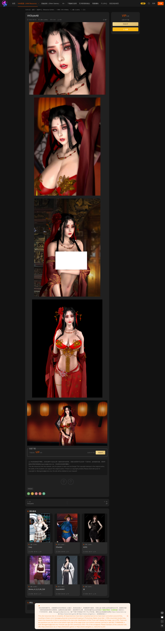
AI (63, 3)
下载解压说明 (72, 3)
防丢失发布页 (114, 3)
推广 (106, 19)
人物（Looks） (44, 19)
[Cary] (40, 528)
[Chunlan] (67, 528)
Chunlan (59, 547)
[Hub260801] (67, 570)
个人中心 (104, 3)
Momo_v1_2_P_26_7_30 (37, 589)
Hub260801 (60, 589)
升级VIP (100, 452)
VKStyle (30, 488)
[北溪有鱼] (4, 3)
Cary (30, 547)
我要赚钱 (95, 3)
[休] (94, 570)
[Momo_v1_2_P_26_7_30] (40, 570)
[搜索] (149, 3)
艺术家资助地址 (84, 3)
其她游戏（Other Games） (50, 3)
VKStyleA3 (30, 503)
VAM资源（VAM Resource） (28, 3)
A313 (85, 547)
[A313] (94, 528)
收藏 (126, 29)
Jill (106, 503)
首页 (13, 3)
